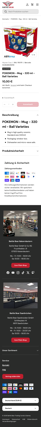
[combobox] (20, 11)
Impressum (6, 419)
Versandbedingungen (9, 421)
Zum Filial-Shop (20, 265)
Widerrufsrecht (32, 419)
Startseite (5, 19)
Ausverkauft (28, 104)
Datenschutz (16, 419)
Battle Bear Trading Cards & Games (19, 416)
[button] (32, 4)
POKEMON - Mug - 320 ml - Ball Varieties (24, 19)
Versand (13, 85)
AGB (23, 419)
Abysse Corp (7, 63)
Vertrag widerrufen (12, 376)
